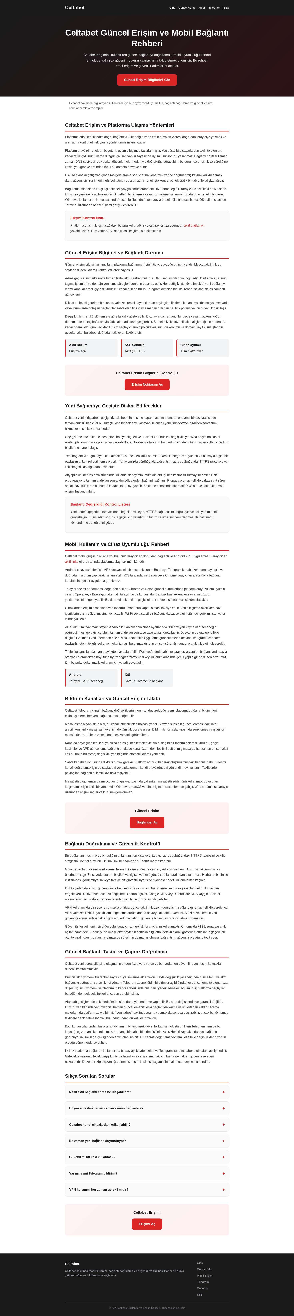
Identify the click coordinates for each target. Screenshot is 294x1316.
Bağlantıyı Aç (147, 822)
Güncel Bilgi (204, 1269)
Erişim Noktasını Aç (147, 384)
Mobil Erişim (204, 1275)
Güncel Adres (186, 7)
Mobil (202, 7)
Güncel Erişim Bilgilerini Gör (147, 80)
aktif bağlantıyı (194, 225)
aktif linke (71, 561)
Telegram (214, 7)
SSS (226, 7)
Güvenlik (202, 1288)
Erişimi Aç (147, 1224)
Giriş (172, 7)
